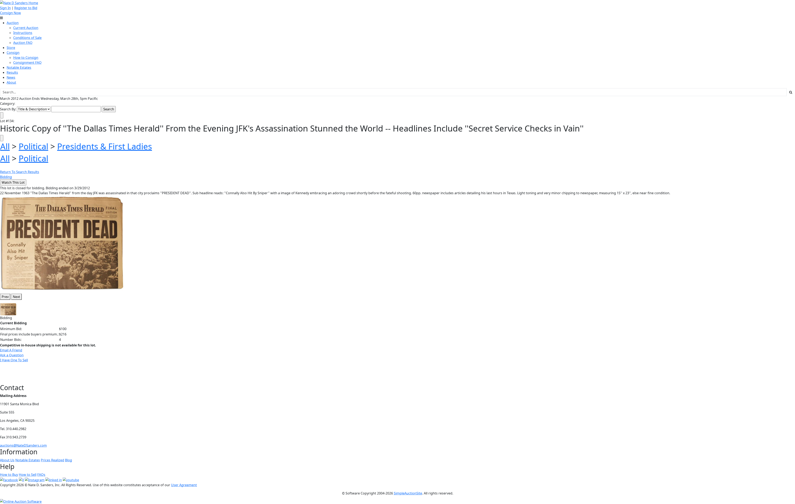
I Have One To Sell (14, 360)
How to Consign (25, 57)
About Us (7, 460)
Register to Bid (25, 8)
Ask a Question (12, 355)
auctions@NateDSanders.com (23, 445)
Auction (13, 22)
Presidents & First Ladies (104, 146)
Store (11, 47)
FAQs (41, 474)
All (5, 146)
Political (33, 146)
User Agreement (184, 485)
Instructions (22, 32)
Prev (5, 296)
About (11, 82)
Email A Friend (11, 350)
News (11, 77)
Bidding (6, 177)
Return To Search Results (19, 172)
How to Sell (27, 474)
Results (12, 72)
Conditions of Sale (27, 37)
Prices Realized (52, 460)
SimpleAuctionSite (408, 493)
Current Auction (25, 27)
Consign (13, 52)
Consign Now (10, 13)
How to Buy (9, 474)
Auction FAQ (23, 42)
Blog (68, 460)
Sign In (5, 8)
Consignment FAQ (27, 62)
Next (16, 296)
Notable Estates (19, 67)
